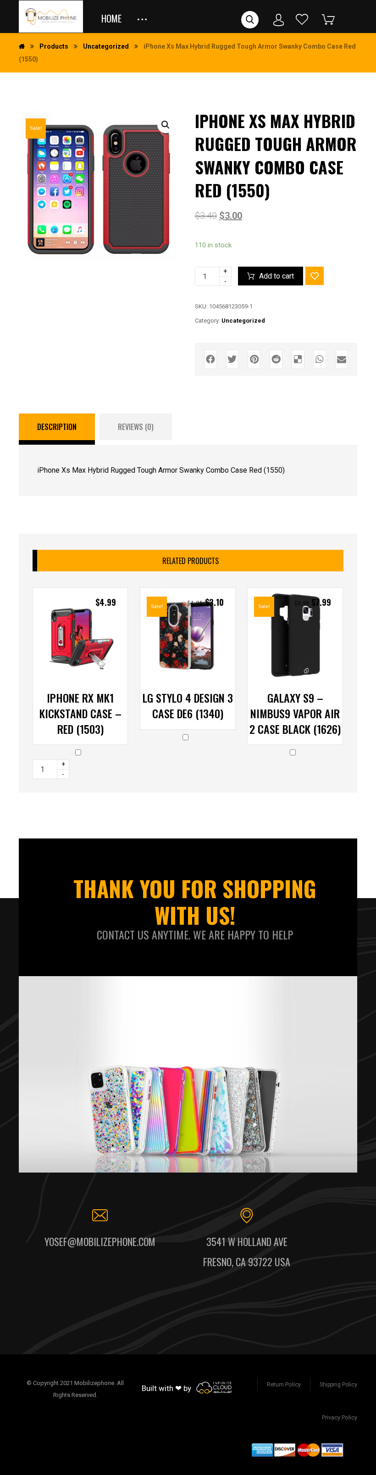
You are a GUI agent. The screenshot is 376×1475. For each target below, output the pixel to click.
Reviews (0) (136, 426)
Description (57, 426)
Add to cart (276, 276)
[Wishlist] (302, 19)
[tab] (57, 429)
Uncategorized (243, 320)
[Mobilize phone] (51, 16)
